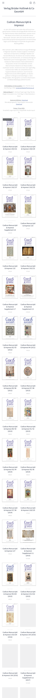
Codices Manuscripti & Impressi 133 (28, 224)
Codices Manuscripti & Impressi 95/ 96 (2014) (28, 469)
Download (25, 100)
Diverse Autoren (10, 144)
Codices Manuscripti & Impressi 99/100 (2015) (10, 594)
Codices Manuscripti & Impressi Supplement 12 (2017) (28, 676)
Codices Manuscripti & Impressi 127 (10, 549)
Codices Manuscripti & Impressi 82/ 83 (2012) (10, 347)
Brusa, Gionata (10, 302)
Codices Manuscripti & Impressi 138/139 (28, 147)
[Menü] (3, 3)
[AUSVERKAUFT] (10, 140)
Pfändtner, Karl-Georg (28, 505)
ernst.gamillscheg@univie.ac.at (25, 88)
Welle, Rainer (28, 670)
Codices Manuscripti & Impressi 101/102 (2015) (28, 594)
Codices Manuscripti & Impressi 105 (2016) (28, 633)
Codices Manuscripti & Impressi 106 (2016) (10, 674)
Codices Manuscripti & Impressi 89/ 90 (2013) (10, 429)
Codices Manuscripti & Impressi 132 (10, 267)
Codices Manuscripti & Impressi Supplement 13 (28, 306)
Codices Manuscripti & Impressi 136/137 (10, 186)
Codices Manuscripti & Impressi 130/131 (28, 267)
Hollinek (28, 546)
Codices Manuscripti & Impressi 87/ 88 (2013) (28, 388)
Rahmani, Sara (10, 263)
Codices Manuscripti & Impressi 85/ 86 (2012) (10, 388)
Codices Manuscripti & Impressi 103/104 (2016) (10, 634)
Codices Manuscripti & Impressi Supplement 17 (10, 306)
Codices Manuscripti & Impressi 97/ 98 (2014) (10, 510)
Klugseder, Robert (27, 302)
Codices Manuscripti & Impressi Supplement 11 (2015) (28, 552)
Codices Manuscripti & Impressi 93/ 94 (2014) (10, 469)
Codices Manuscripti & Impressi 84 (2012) (28, 346)
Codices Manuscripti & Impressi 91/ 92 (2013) (28, 429)
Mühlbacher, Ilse (28, 263)
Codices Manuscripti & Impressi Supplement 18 (10, 227)
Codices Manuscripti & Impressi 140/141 (10, 147)
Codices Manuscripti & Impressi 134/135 (28, 186)
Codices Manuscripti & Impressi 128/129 (28, 509)
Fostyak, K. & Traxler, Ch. (10, 546)
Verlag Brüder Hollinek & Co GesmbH (19, 10)
